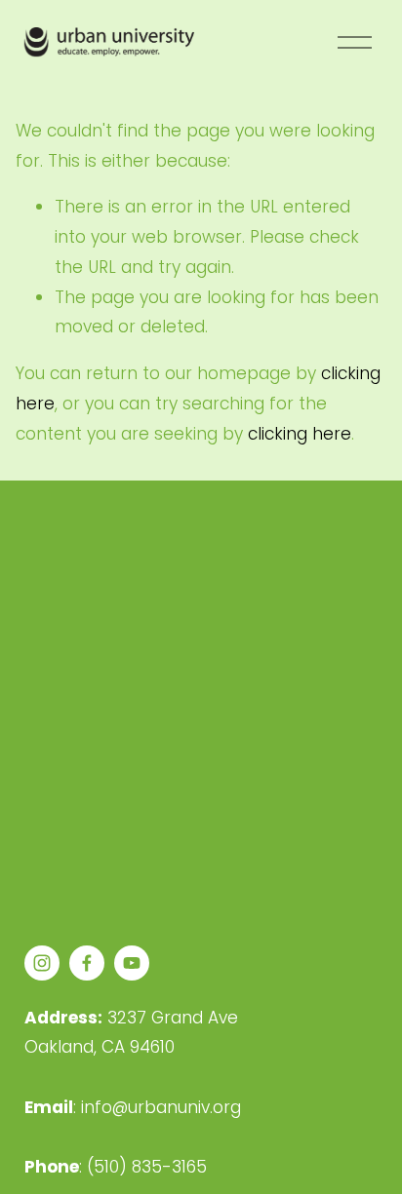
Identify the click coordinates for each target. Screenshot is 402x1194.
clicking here (299, 433)
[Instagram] (42, 963)
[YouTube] (131, 963)
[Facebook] (86, 963)
